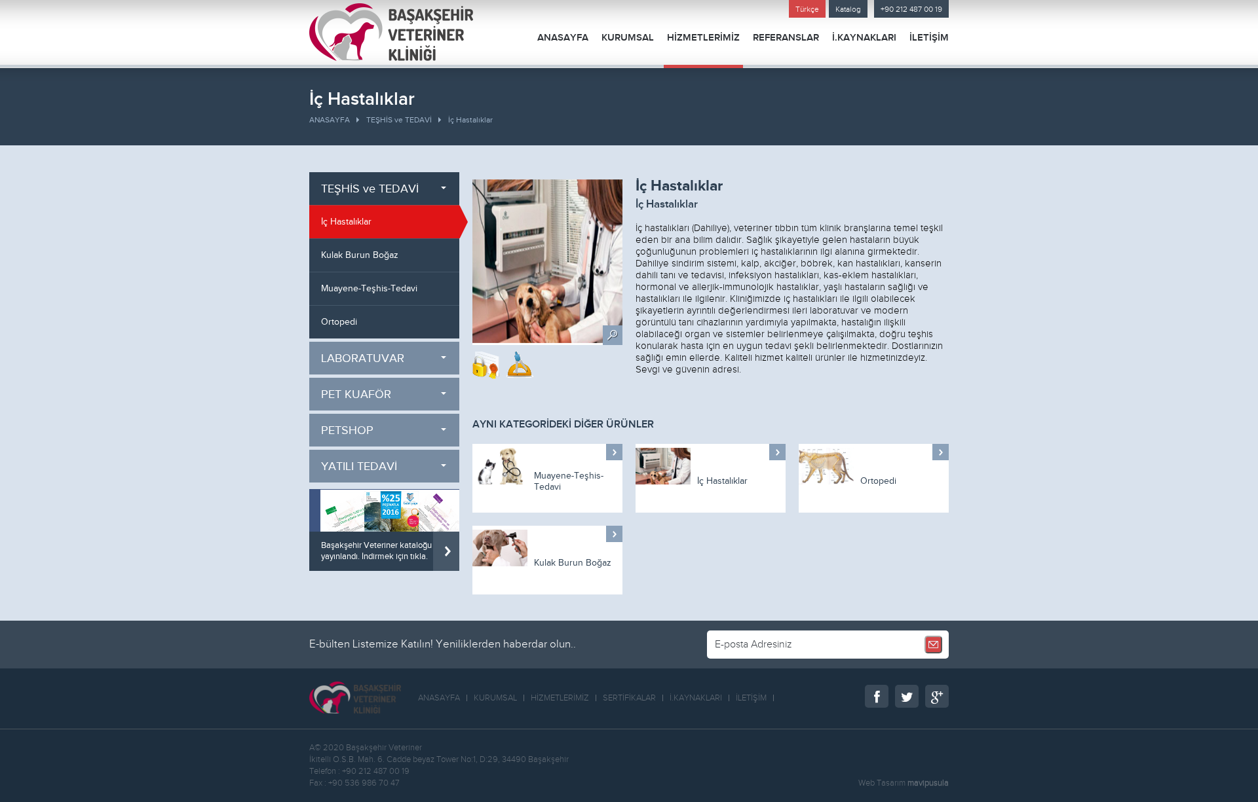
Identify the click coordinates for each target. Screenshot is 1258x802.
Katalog (848, 9)
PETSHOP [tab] (347, 430)
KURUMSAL (627, 37)
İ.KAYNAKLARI (864, 37)
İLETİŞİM (929, 37)
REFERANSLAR (786, 37)
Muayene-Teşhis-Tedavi (568, 481)
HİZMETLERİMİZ (703, 37)
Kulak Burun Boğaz (572, 563)
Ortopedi (878, 481)
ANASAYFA (562, 37)
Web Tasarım (881, 783)
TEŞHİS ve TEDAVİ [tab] (370, 189)
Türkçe (807, 9)
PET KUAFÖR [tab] (356, 394)
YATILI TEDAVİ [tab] (359, 466)
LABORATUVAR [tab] (362, 358)
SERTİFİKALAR (629, 697)
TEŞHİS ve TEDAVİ (399, 119)
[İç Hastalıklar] (547, 262)
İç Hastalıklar (470, 119)
